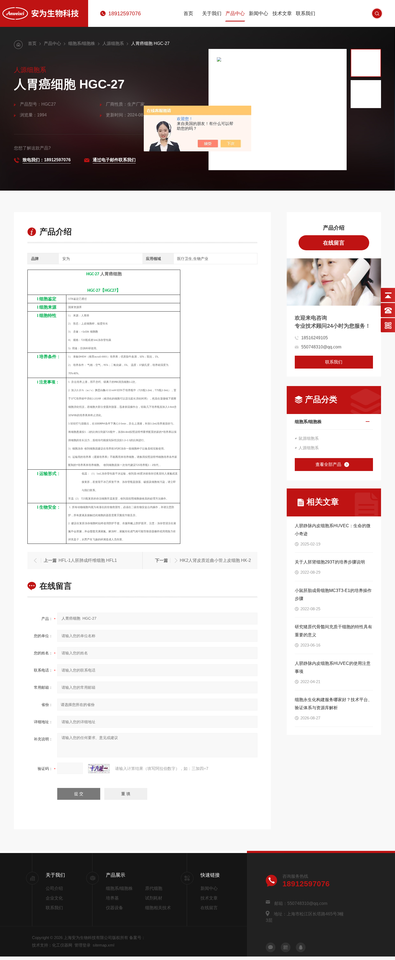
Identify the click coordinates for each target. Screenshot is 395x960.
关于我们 (211, 13)
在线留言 (333, 243)
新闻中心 (258, 13)
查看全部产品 (328, 464)
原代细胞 (153, 888)
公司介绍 (54, 888)
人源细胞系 (113, 43)
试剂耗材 (153, 898)
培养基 (112, 898)
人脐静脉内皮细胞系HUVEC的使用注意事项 (333, 667)
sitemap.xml (103, 945)
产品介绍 (333, 228)
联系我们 (305, 13)
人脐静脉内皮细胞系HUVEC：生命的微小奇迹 (333, 529)
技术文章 (282, 13)
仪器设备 (114, 907)
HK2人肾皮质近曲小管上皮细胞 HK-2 (215, 560)
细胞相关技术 (158, 907)
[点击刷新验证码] (99, 768)
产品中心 (235, 13)
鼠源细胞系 (309, 438)
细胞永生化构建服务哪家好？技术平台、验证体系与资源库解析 (333, 703)
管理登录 (82, 945)
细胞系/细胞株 (81, 43)
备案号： (137, 937)
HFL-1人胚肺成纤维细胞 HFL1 (88, 560)
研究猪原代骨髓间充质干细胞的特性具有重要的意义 (333, 630)
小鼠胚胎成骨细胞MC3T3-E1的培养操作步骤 (333, 594)
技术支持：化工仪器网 (52, 945)
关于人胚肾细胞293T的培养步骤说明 (330, 562)
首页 (188, 13)
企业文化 (54, 898)
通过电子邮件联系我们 (114, 160)
